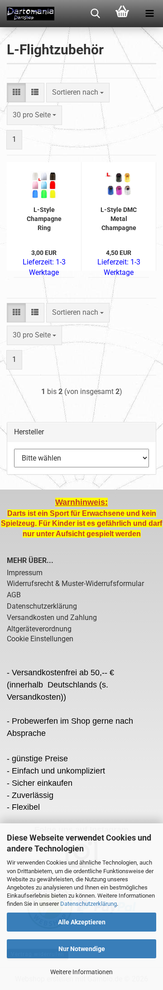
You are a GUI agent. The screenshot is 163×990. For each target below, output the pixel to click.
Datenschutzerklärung (88, 903)
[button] (16, 92)
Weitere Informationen (81, 972)
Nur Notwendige (81, 948)
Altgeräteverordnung (39, 629)
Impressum (25, 572)
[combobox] (78, 92)
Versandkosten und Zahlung (52, 617)
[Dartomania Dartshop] (27, 13)
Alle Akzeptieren (81, 922)
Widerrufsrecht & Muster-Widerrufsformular (75, 583)
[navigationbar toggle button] (149, 13)
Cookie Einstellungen (40, 638)
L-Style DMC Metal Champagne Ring (119, 219)
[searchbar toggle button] (95, 13)
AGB (14, 595)
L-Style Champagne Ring (44, 218)
